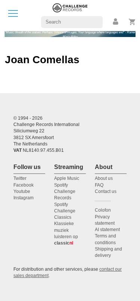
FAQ (99, 185)
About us (104, 178)
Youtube (21, 191)
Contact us (105, 191)
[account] (116, 22)
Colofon (103, 210)
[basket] (132, 22)
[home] (70, 15)
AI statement (107, 229)
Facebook (23, 185)
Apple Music (66, 178)
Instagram (23, 198)
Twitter (20, 178)
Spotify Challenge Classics (64, 211)
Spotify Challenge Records (64, 191)
